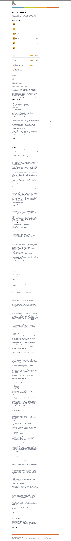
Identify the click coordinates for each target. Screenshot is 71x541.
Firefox (15, 388)
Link (15, 309)
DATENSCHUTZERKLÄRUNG (48, 538)
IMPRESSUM (46, 537)
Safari (15, 386)
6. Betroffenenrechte (15, 82)
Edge (15, 387)
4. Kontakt (13, 79)
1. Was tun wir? (14, 75)
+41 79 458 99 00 (25, 538)
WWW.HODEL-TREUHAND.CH (34, 538)
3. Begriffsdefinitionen (15, 78)
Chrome (15, 385)
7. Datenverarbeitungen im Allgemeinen (17, 83)
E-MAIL (29, 538)
